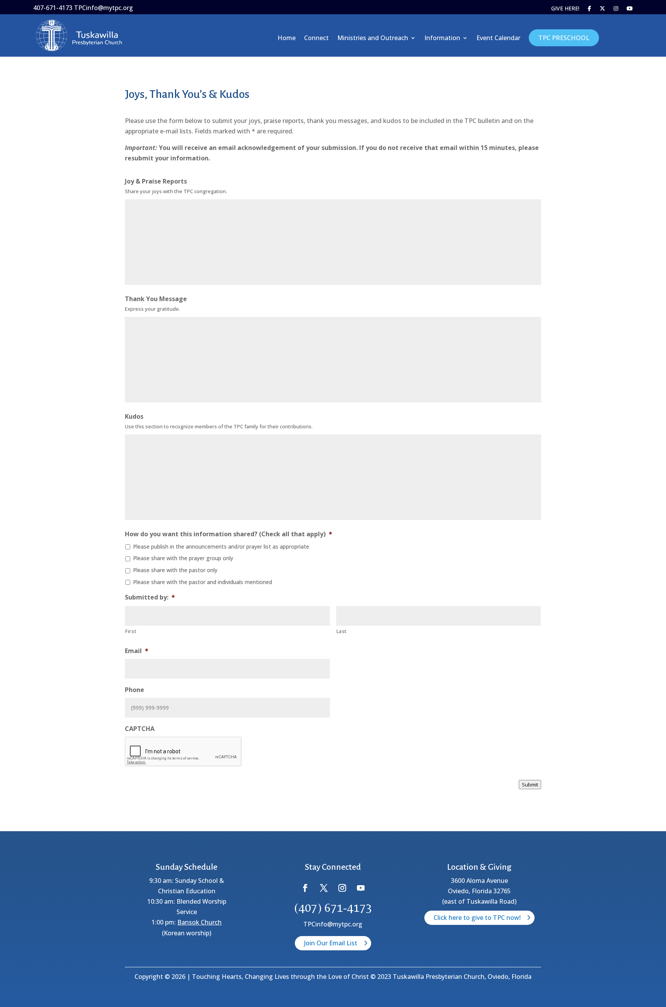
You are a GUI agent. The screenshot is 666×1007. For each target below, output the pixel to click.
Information (442, 38)
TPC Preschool (563, 38)
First (130, 631)
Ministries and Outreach (372, 38)
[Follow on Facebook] (305, 888)
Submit (530, 784)
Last (341, 631)
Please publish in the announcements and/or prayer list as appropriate (221, 546)
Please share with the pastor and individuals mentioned (202, 582)
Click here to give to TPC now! (477, 917)
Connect (316, 38)
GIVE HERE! (565, 9)
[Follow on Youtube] (360, 888)
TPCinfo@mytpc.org (332, 924)
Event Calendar (498, 38)
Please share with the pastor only (175, 570)
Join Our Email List (330, 943)
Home (287, 38)
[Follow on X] (323, 888)
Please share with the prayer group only (183, 558)
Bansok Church (199, 922)
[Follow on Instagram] (342, 888)
